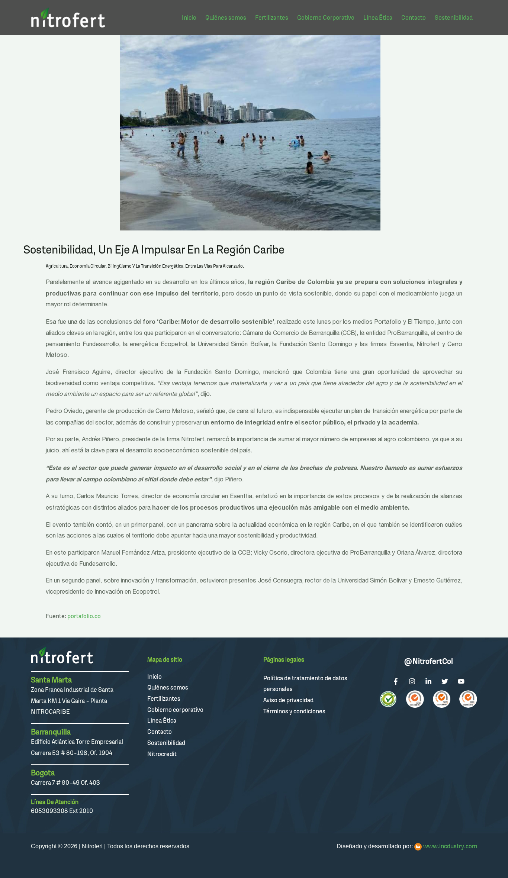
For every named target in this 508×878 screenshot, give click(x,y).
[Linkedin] (428, 681)
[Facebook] (395, 681)
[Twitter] (444, 681)
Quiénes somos (167, 687)
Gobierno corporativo (175, 709)
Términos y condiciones (294, 711)
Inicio (154, 676)
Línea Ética (161, 720)
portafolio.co (84, 616)
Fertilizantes (163, 698)
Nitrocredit (162, 754)
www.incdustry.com (450, 846)
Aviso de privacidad (288, 700)
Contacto (159, 731)
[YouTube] (461, 681)
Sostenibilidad (166, 742)
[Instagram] (412, 681)
